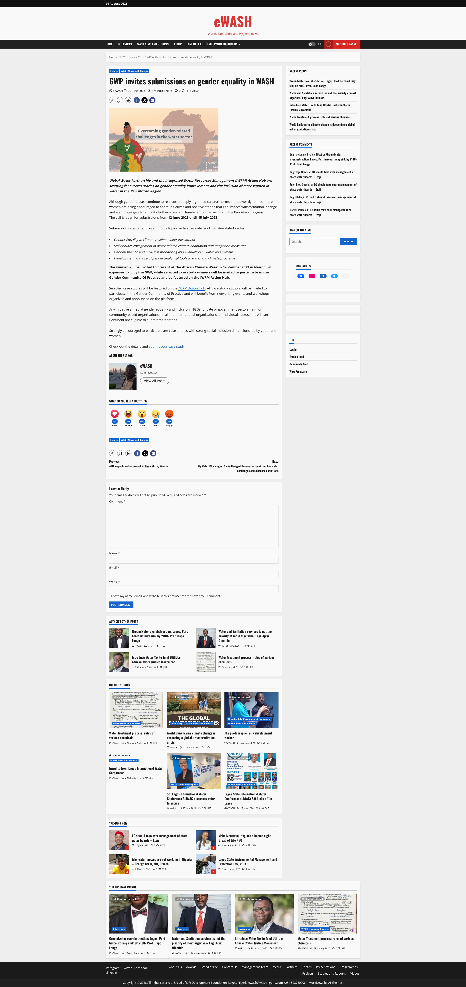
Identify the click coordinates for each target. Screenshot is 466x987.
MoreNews (316, 983)
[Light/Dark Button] (312, 44)
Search (348, 241)
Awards (191, 967)
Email (114, 568)
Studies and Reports (332, 974)
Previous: (138, 463)
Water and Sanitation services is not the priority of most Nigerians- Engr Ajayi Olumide (206, 638)
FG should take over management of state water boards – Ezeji (119, 840)
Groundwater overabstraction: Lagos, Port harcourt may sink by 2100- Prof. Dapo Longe (119, 638)
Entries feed (296, 356)
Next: (238, 466)
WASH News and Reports (153, 44)
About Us (175, 967)
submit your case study (167, 346)
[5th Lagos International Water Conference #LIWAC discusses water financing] (194, 771)
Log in (293, 349)
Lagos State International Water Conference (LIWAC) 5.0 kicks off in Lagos (248, 798)
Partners (291, 967)
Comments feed (298, 364)
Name (114, 553)
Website (114, 582)
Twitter (127, 968)
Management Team (255, 967)
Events (114, 71)
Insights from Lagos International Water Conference (136, 770)
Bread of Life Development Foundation (213, 44)
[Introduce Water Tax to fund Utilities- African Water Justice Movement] (264, 914)
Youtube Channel (346, 44)
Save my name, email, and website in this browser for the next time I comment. (167, 596)
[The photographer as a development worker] (251, 710)
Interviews (125, 44)
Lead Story (176, 723)
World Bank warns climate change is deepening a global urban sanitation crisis (191, 737)
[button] (319, 44)
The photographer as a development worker (248, 735)
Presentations (325, 967)
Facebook (140, 968)
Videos (178, 44)
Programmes (349, 967)
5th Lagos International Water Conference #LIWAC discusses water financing (191, 798)
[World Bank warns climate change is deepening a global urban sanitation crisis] (194, 710)
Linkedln (111, 973)
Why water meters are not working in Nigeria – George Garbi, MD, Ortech (119, 864)
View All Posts (154, 381)
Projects (308, 974)
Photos (307, 967)
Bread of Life (209, 967)
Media (277, 967)
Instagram (113, 968)
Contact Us (229, 967)
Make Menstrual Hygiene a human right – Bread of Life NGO (206, 840)
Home (109, 44)
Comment (117, 501)
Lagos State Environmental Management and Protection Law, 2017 (206, 864)
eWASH (233, 21)
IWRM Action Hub (191, 288)
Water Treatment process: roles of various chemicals (206, 662)
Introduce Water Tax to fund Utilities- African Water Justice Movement (119, 662)
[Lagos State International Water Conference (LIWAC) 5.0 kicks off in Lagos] (251, 771)
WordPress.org (298, 371)
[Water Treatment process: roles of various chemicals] (136, 710)
